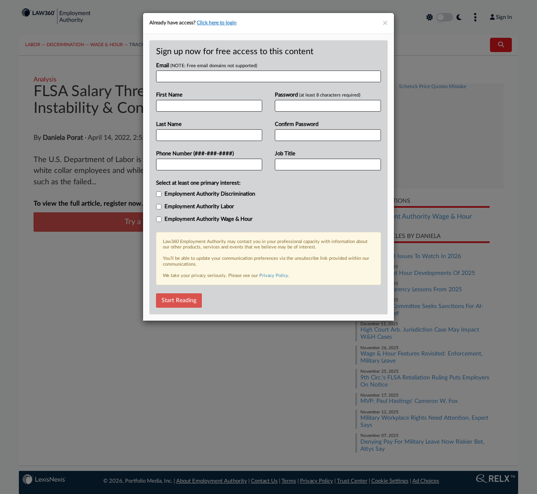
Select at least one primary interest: (198, 183)
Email (206, 65)
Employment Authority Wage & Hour (208, 219)
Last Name (169, 124)
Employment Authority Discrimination (209, 194)
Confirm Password (296, 124)
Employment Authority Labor (199, 206)
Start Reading (179, 300)
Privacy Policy (273, 275)
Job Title (285, 154)
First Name (169, 95)
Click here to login (217, 22)
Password (317, 95)
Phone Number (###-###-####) (195, 154)
